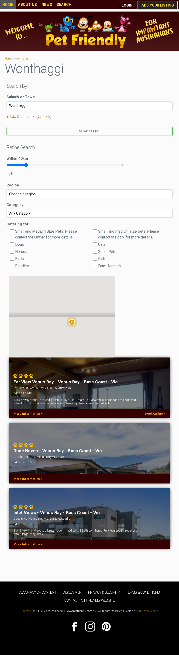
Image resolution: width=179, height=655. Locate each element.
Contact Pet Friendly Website (89, 600)
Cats (102, 244)
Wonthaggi (21, 58)
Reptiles (22, 266)
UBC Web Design (147, 611)
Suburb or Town (21, 97)
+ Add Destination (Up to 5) (29, 116)
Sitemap (26, 611)
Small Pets (107, 251)
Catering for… (19, 224)
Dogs (19, 244)
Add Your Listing (157, 5)
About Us (27, 4)
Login (127, 5)
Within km (17, 158)
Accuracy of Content (37, 592)
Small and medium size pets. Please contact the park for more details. (128, 234)
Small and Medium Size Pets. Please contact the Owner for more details (46, 234)
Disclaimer (72, 592)
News (46, 4)
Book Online (155, 413)
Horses (21, 251)
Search (64, 4)
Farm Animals (109, 266)
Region (13, 185)
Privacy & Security (104, 592)
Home (7, 4)
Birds (19, 258)
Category (15, 205)
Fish (101, 258)
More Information (28, 413)
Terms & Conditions (143, 592)
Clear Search (89, 131)
